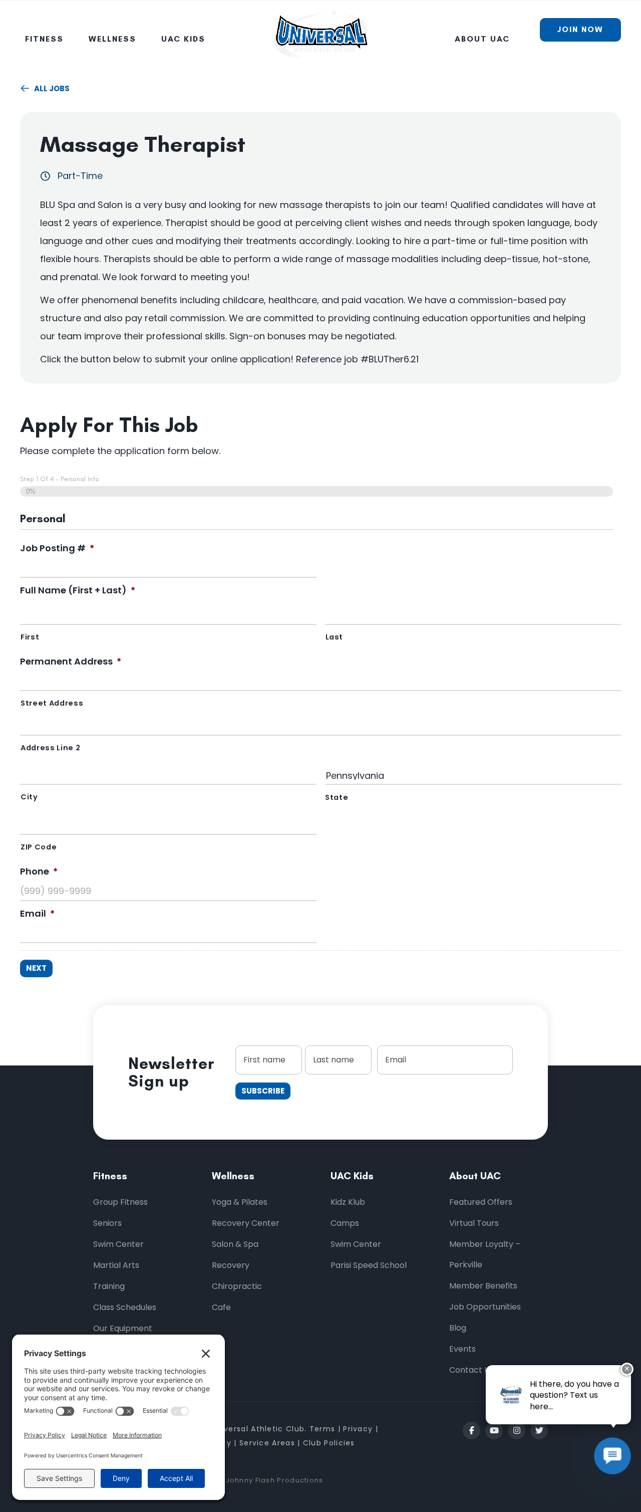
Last (335, 637)
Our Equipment (122, 1328)
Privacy (359, 1429)
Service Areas (267, 1443)
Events (462, 1349)
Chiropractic (237, 1286)
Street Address (52, 703)
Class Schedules (124, 1307)
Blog (457, 1328)
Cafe (221, 1307)
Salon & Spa (235, 1244)
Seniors (107, 1223)
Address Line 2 (50, 748)
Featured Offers (480, 1202)
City (29, 797)
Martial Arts (116, 1265)
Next (36, 968)
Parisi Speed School (369, 1265)
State (336, 797)
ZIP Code (39, 847)
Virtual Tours (474, 1223)
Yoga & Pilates (239, 1202)
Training (109, 1286)
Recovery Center (245, 1223)
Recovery (230, 1265)
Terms (322, 1429)
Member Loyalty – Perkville (484, 1254)
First (30, 637)
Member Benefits (483, 1285)
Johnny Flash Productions (275, 1480)
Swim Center (118, 1244)
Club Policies (329, 1443)
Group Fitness (120, 1202)
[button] (471, 1430)
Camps (345, 1223)
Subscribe (262, 1091)
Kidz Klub (348, 1202)
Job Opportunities (485, 1307)
